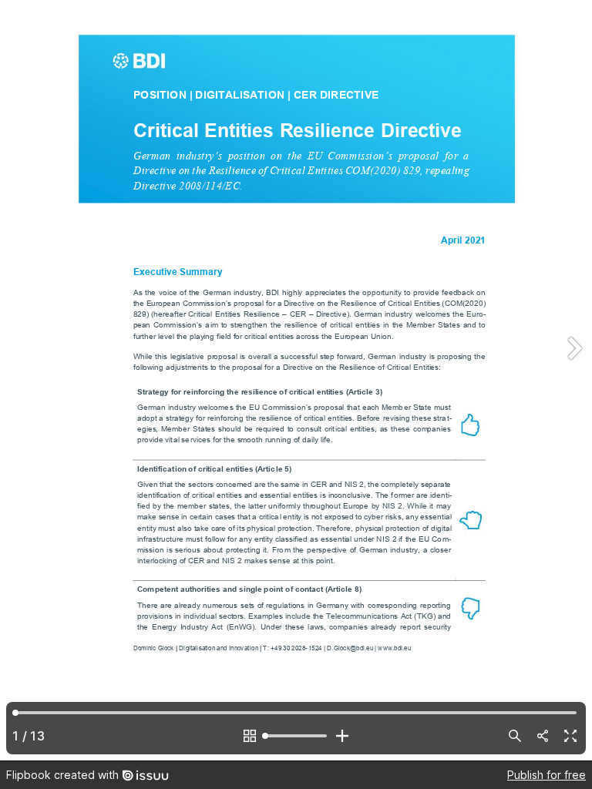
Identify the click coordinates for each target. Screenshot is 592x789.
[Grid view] (249, 735)
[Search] (515, 735)
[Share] (542, 735)
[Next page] (573, 380)
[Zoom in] (342, 735)
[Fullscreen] (570, 735)
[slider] (296, 736)
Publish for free (546, 774)
